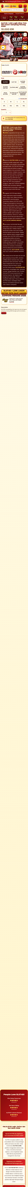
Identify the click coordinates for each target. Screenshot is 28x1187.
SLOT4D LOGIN (14, 160)
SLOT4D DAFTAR (20, 267)
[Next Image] (25, 47)
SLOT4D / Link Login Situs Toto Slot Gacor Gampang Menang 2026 (14, 291)
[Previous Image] (3, 47)
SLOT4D (5, 132)
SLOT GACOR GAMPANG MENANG (12, 220)
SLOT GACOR (15, 249)
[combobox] (12, 9)
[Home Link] (10, 6)
